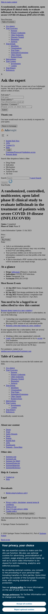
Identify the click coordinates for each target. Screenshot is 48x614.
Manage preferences (11, 594)
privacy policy (16, 587)
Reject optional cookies (24, 609)
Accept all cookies (24, 604)
